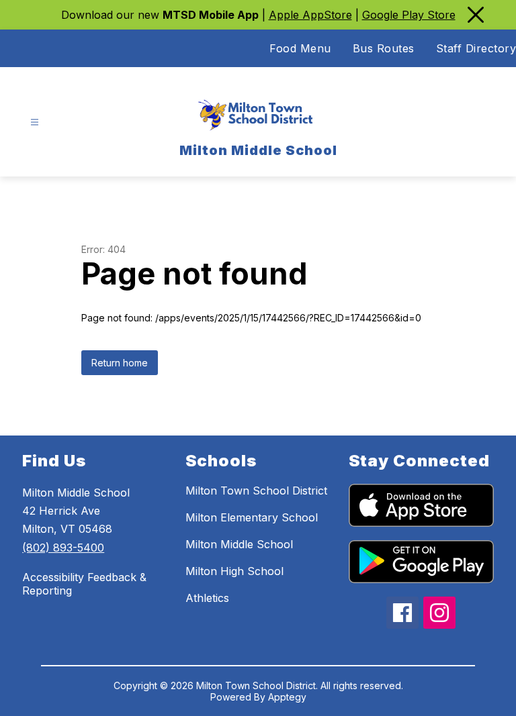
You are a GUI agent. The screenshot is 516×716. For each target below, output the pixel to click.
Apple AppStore (310, 14)
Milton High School (234, 571)
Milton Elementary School (251, 517)
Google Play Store (409, 14)
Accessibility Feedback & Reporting (84, 583)
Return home (119, 362)
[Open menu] (34, 122)
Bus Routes (384, 48)
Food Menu (300, 48)
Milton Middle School (239, 544)
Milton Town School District (256, 490)
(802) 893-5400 (63, 547)
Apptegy (287, 697)
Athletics (207, 598)
